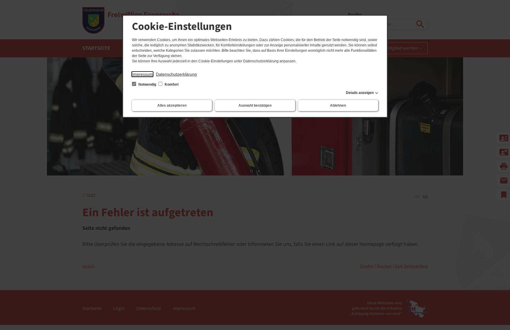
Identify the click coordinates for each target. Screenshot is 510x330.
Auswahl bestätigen (255, 105)
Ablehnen (338, 105)
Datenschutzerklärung (176, 74)
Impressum (142, 74)
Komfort (171, 84)
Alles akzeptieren (172, 105)
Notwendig (147, 84)
